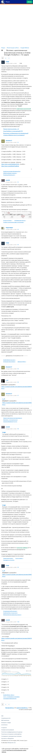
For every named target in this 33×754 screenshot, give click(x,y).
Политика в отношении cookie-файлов (11, 734)
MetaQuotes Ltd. (11, 742)
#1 (18, 142)
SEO (2, 716)
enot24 (8, 180)
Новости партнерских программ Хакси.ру (12, 418)
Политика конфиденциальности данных (11, 732)
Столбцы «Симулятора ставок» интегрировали (13, 222)
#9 (18, 567)
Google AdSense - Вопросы (9, 695)
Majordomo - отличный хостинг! (10, 419)
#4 (18, 244)
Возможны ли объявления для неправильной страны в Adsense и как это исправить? (15, 134)
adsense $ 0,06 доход (22, 361)
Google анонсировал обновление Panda (12, 171)
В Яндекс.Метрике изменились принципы (12, 614)
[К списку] (5, 51)
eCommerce (4, 725)
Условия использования (7, 730)
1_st (7, 380)
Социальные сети (5, 718)
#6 (18, 382)
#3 (18, 229)
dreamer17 (9, 140)
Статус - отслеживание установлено (11, 696)
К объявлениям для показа (20, 220)
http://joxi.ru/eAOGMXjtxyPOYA (10, 164)
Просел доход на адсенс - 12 (11, 129)
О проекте (4, 727)
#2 (18, 182)
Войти (29, 2)
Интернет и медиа (6, 722)
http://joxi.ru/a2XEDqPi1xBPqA (10, 166)
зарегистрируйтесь (22, 708)
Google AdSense (25, 48)
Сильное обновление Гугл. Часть (10, 421)
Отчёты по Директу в (8, 220)
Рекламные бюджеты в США (9, 175)
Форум (3, 48)
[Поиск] (25, 2)
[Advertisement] (16, 8)
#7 (18, 395)
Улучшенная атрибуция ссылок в (10, 611)
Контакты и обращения (7, 738)
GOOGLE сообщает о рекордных (10, 173)
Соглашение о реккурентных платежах (11, 736)
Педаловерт (9, 227)
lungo (7, 61)
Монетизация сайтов (13, 48)
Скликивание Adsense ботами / (10, 698)
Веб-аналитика (5, 720)
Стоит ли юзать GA (19, 558)
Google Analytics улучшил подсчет (10, 613)
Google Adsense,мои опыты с (9, 359)
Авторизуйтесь (9, 708)
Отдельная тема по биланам (9, 361)
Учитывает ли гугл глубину (9, 560)
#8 (18, 429)
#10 (18, 622)
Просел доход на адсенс (8, 558)
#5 (18, 369)
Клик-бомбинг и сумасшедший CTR (13, 131)
